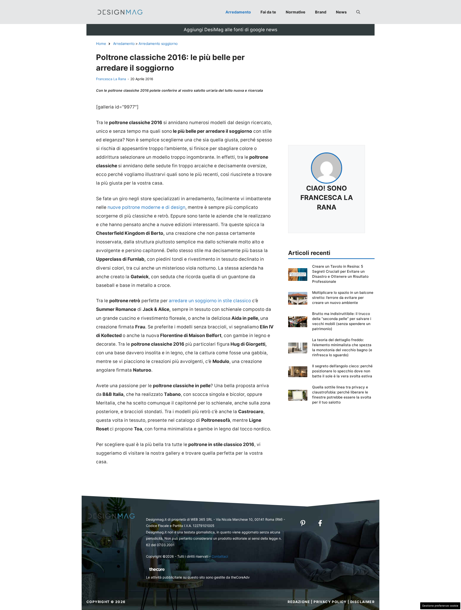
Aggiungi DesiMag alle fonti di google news (230, 29)
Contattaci (220, 556)
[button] (358, 12)
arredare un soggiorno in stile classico (210, 300)
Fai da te (268, 12)
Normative (295, 12)
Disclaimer (362, 602)
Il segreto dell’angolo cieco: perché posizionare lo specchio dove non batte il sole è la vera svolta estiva (342, 371)
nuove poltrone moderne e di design (146, 207)
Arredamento (238, 12)
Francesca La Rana (111, 79)
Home (101, 43)
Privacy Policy (330, 602)
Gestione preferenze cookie (440, 605)
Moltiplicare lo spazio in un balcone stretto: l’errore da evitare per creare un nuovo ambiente (342, 297)
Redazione (299, 602)
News (341, 12)
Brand (320, 12)
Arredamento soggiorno (158, 43)
